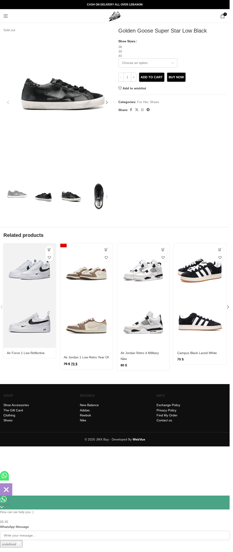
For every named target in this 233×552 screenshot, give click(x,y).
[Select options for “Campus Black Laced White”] (220, 250)
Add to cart (152, 77)
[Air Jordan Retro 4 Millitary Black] (143, 269)
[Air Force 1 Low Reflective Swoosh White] (29, 269)
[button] (8, 102)
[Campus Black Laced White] (200, 269)
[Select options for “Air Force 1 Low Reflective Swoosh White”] (49, 250)
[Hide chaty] (6, 489)
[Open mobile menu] (5, 15)
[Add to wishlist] (49, 258)
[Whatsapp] (4, 479)
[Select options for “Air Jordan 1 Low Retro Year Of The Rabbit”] (106, 250)
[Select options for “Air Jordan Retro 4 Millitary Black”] (163, 250)
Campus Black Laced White (197, 353)
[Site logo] (115, 16)
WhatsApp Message (14, 527)
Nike (124, 359)
